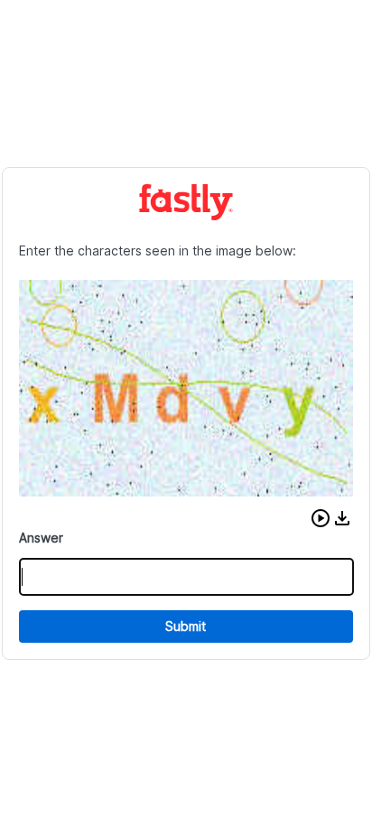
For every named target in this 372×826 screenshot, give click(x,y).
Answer (41, 537)
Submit (185, 626)
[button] (320, 518)
